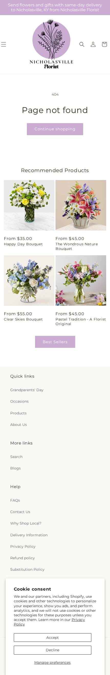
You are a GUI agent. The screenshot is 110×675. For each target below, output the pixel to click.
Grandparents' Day (26, 390)
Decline (52, 650)
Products (18, 413)
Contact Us (20, 512)
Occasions (19, 401)
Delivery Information (29, 535)
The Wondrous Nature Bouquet (77, 246)
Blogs (15, 468)
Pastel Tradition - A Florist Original (81, 321)
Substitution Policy (27, 569)
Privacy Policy (23, 546)
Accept (52, 637)
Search (16, 456)
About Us (18, 424)
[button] (81, 44)
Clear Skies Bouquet (23, 319)
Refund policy (22, 558)
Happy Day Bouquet (23, 244)
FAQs (15, 500)
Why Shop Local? (25, 523)
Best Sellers (55, 341)
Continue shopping (55, 128)
